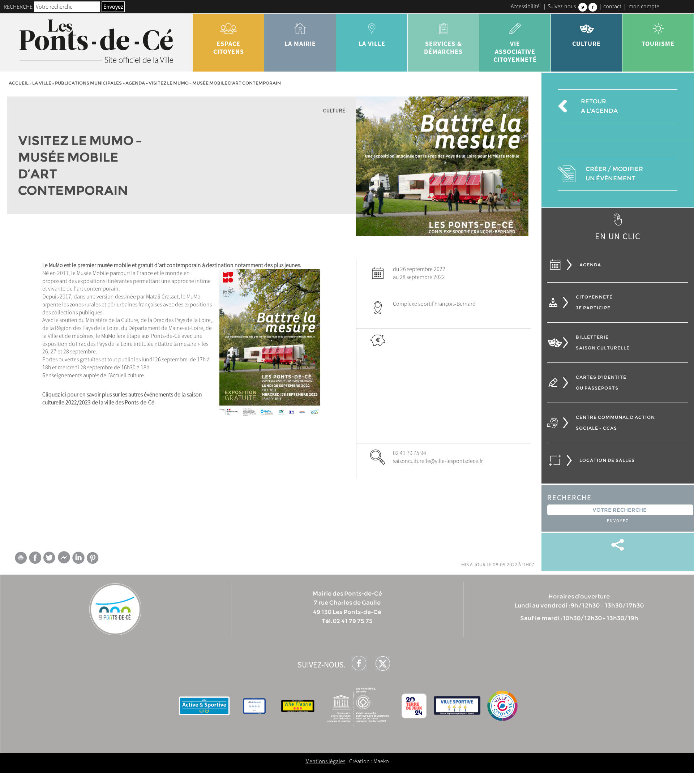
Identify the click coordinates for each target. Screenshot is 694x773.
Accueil (19, 83)
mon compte (644, 6)
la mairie (300, 43)
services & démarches (443, 47)
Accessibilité (525, 6)
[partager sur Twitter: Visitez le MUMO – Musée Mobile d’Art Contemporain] (49, 557)
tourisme (658, 43)
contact (612, 6)
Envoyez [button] (113, 6)
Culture (586, 43)
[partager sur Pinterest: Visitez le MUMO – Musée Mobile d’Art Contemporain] (93, 558)
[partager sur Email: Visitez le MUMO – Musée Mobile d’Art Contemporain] (20, 559)
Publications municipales (88, 83)
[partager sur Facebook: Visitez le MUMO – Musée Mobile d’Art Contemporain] (35, 557)
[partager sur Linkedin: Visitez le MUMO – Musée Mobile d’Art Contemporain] (78, 557)
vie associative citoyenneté (515, 51)
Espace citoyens (228, 47)
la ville (372, 43)
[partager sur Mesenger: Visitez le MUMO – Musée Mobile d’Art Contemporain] (64, 559)
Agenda (135, 83)
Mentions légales (325, 761)
